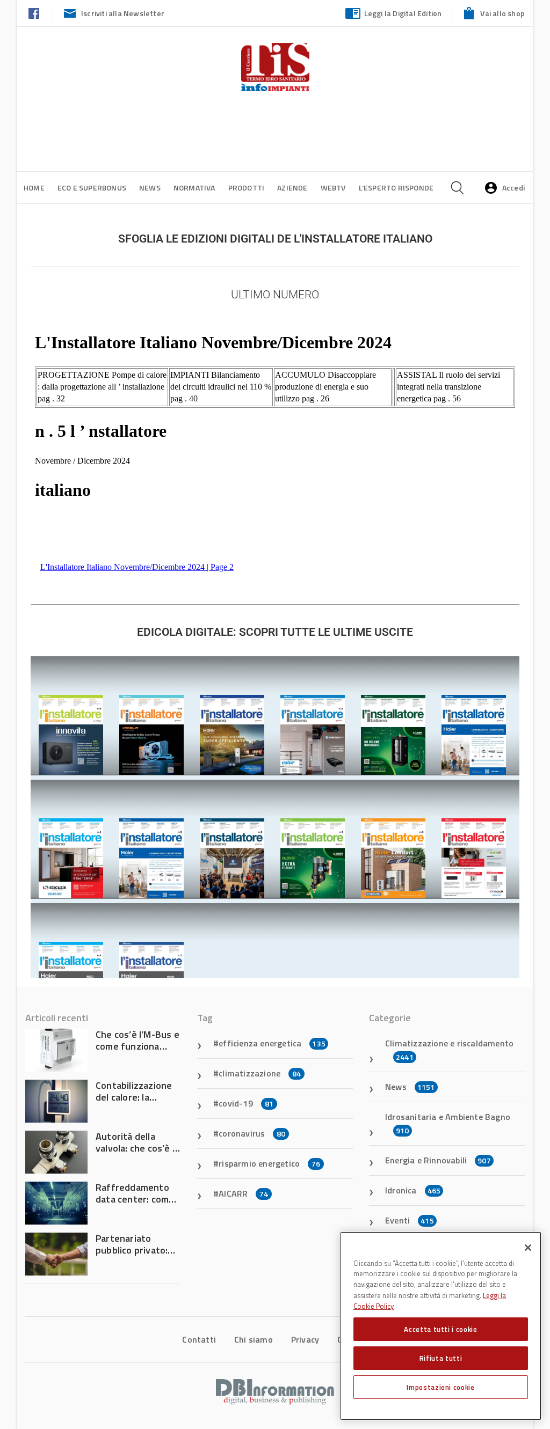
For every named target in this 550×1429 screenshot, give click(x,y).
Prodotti (246, 187)
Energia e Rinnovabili (438, 1160)
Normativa (194, 187)
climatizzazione (260, 1073)
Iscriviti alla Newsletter (122, 13)
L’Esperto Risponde (396, 187)
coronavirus (252, 1133)
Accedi (513, 187)
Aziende (292, 187)
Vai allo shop (502, 13)
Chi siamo (253, 1339)
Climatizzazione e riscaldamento (449, 1049)
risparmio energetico (269, 1163)
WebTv (333, 187)
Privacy (305, 1339)
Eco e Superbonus (91, 187)
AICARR (243, 1193)
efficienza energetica (272, 1043)
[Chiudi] (528, 1247)
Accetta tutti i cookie (440, 1329)
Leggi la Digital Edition (403, 13)
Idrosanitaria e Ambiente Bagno (447, 1123)
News (150, 187)
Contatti (199, 1339)
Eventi (409, 1220)
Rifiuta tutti (440, 1358)
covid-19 (246, 1103)
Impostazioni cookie (440, 1387)
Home (34, 187)
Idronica (412, 1190)
